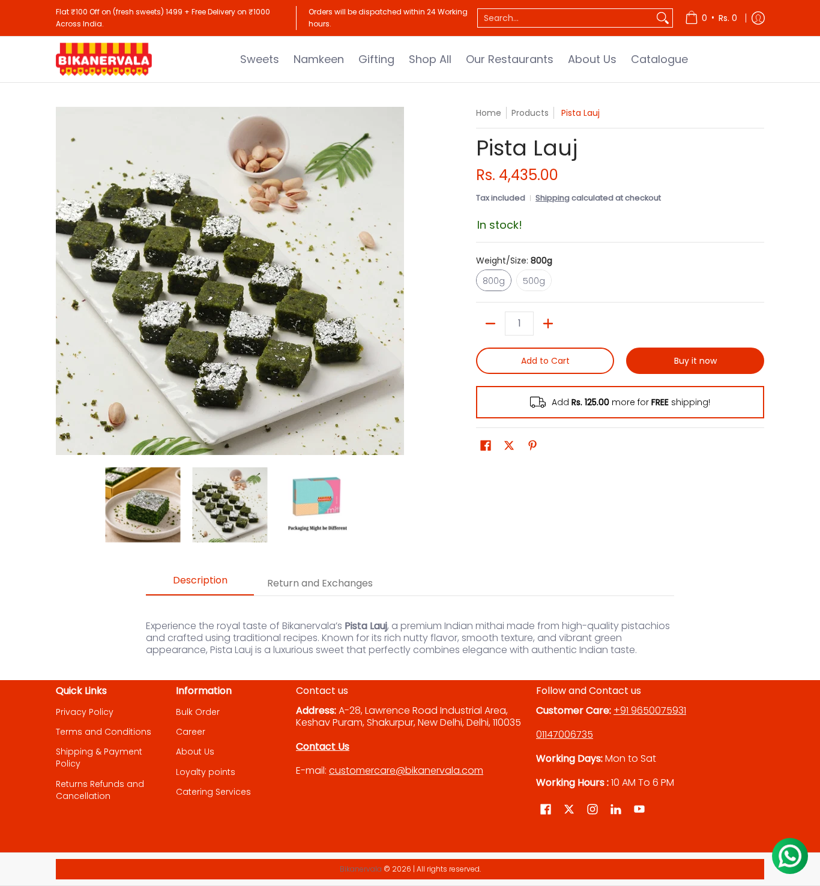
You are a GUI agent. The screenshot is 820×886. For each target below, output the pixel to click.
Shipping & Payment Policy (99, 758)
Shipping (552, 198)
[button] (485, 445)
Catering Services (213, 792)
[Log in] (758, 18)
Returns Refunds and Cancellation (100, 790)
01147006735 (564, 734)
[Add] (548, 323)
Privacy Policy (84, 712)
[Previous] (64, 281)
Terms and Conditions (103, 732)
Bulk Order (198, 712)
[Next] (395, 281)
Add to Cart (545, 361)
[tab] (200, 584)
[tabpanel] (410, 631)
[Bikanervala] (104, 59)
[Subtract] (490, 323)
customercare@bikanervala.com (406, 770)
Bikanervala (361, 869)
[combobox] (565, 18)
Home (488, 113)
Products (530, 113)
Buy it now (695, 361)
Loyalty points (205, 772)
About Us (195, 752)
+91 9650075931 (649, 710)
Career (190, 732)
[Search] (662, 18)
